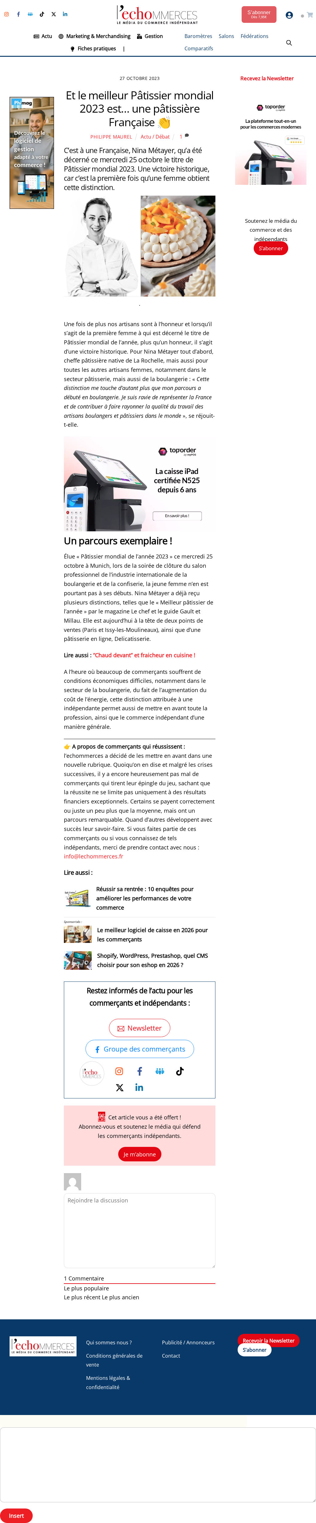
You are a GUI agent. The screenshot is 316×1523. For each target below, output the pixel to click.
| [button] (124, 48)
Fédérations (254, 36)
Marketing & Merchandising (98, 36)
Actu (46, 36)
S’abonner (271, 248)
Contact (171, 1355)
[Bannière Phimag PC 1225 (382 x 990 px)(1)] (32, 206)
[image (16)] (139, 529)
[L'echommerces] (43, 1353)
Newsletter (144, 1027)
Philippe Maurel (111, 137)
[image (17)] (270, 182)
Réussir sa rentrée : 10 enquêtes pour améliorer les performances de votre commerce (144, 898)
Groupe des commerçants (144, 1048)
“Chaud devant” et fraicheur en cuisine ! (144, 655)
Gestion (153, 36)
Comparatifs (199, 48)
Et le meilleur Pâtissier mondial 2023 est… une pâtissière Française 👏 (140, 108)
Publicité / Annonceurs (188, 1342)
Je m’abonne (140, 1154)
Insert (16, 1515)
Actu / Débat (155, 136)
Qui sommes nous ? (109, 1342)
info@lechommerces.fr (93, 856)
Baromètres (198, 36)
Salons (226, 36)
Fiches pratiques (96, 48)
